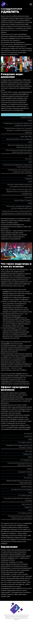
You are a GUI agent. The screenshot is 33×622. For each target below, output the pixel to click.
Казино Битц (16, 30)
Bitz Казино (19, 523)
